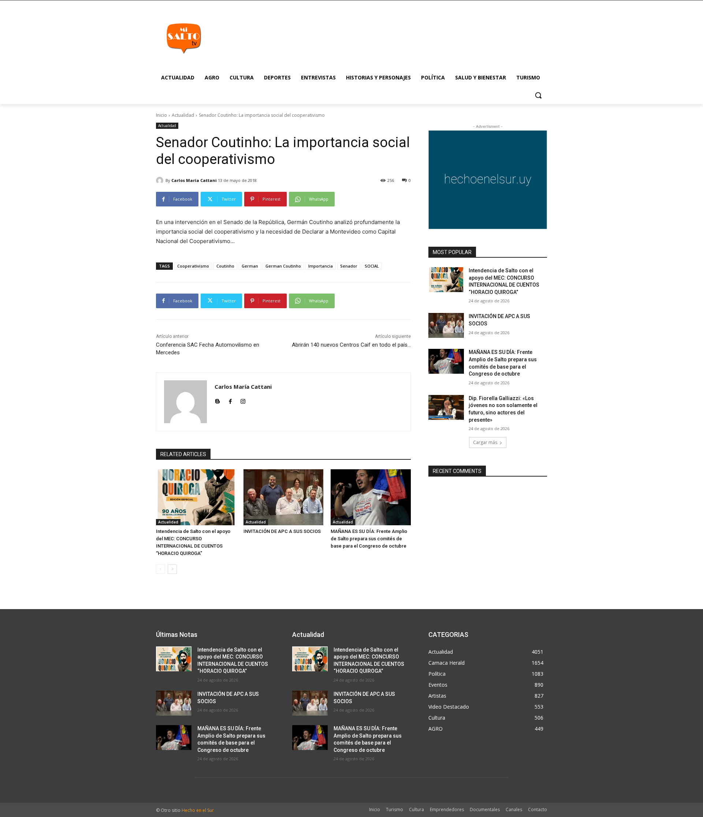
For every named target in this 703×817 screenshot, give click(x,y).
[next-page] (172, 569)
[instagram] (243, 400)
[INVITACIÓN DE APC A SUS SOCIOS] (283, 497)
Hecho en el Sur (198, 810)
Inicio (161, 115)
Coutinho (225, 266)
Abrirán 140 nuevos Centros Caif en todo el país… (351, 345)
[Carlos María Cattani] (160, 180)
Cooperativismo (193, 266)
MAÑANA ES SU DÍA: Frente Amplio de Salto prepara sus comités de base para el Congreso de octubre (369, 539)
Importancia (320, 266)
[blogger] (217, 400)
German (250, 266)
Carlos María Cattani (194, 180)
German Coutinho (283, 266)
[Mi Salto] (183, 38)
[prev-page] (160, 569)
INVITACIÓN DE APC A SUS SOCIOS (282, 531)
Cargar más (485, 442)
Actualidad (183, 115)
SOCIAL (372, 266)
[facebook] (230, 400)
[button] (538, 95)
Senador (348, 266)
